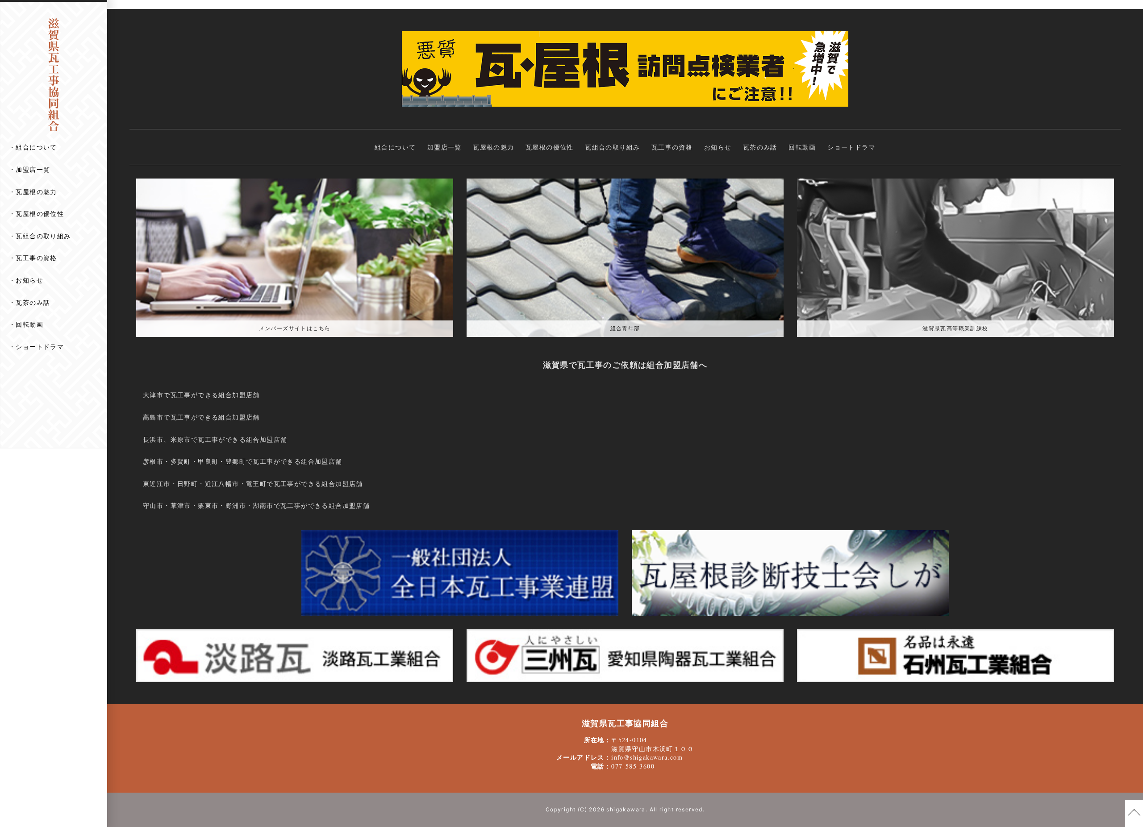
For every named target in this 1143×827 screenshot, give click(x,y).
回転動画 (29, 324)
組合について (36, 147)
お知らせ (29, 280)
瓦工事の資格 (36, 258)
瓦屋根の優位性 (40, 213)
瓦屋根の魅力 (36, 191)
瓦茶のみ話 (33, 302)
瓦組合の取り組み (43, 236)
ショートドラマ (40, 346)
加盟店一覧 (33, 169)
